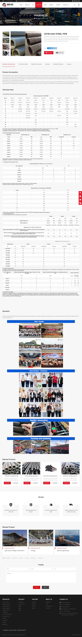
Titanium (4, 622)
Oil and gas (20, 602)
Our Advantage (49, 606)
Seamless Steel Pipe (6, 604)
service (33, 608)
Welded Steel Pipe (6, 606)
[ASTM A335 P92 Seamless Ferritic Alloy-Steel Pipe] (51, 468)
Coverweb (78, 634)
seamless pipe (40, 558)
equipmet (34, 602)
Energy (19, 606)
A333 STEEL (14, 558)
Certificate (48, 602)
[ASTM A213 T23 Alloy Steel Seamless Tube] (71, 468)
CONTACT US (48, 608)
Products (40, 18)
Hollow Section (5, 616)
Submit (36, 587)
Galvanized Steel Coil (21, 630)
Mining (19, 610)
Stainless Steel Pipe (6, 608)
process (34, 604)
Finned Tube (4, 624)
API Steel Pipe (5, 620)
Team (47, 604)
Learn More (15, 482)
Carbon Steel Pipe (6, 610)
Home (37, 18)
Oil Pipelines (4, 612)
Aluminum (4, 618)
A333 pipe (21, 558)
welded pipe (33, 558)
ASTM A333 (8, 558)
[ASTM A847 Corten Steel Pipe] (11, 468)
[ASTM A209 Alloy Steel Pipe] (31, 468)
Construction (21, 604)
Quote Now (7, 482)
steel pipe (27, 558)
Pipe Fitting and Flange (7, 614)
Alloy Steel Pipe (45, 18)
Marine (19, 608)
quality (33, 606)
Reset (45, 587)
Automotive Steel (12, 630)
